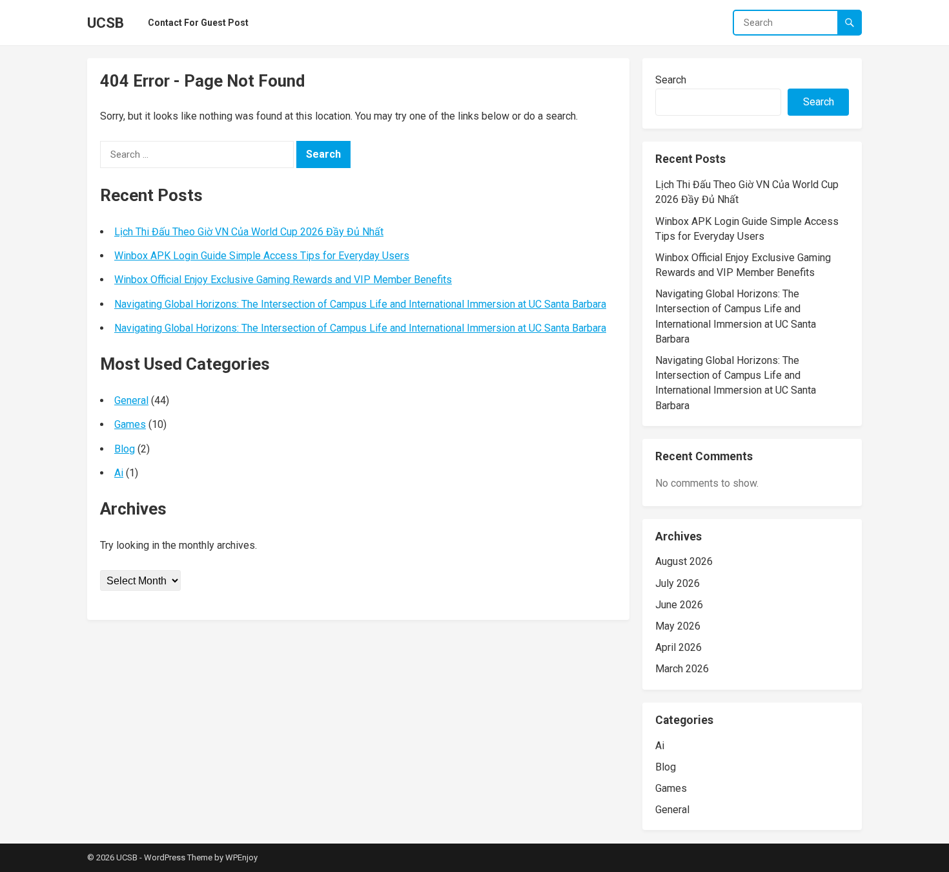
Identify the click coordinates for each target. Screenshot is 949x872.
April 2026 (678, 647)
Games (130, 424)
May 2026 (677, 626)
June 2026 (679, 605)
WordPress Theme (178, 857)
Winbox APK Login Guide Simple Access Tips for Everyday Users (261, 256)
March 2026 (682, 669)
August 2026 (684, 561)
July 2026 (677, 583)
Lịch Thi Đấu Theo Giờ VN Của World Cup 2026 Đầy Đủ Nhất (248, 232)
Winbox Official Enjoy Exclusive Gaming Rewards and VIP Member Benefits (283, 279)
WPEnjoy (241, 857)
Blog (124, 449)
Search (670, 80)
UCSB (105, 22)
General (131, 400)
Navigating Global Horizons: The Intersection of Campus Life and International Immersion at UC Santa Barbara (360, 304)
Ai (118, 473)
